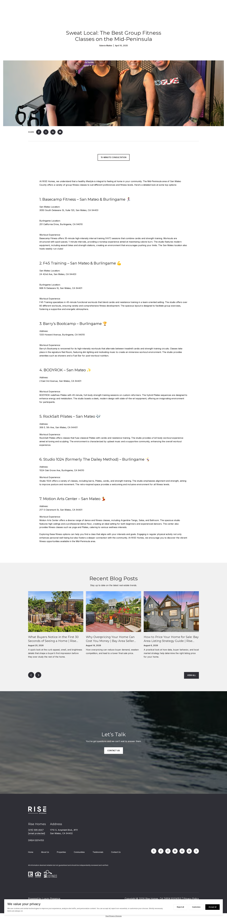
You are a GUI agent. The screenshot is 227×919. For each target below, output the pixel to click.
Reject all (180, 907)
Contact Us (116, 852)
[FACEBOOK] (160, 851)
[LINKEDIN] (182, 851)
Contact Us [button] (113, 750)
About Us (45, 852)
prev (31, 675)
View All (191, 675)
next (38, 675)
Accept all (212, 907)
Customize (196, 907)
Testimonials (98, 852)
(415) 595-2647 (36, 830)
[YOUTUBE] (175, 851)
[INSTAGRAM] (168, 851)
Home (30, 852)
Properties (61, 852)
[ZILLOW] (189, 851)
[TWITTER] (153, 851)
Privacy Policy (191, 898)
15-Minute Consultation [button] (113, 157)
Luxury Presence (51, 898)
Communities (79, 852)
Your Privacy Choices (113, 916)
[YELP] (196, 851)
